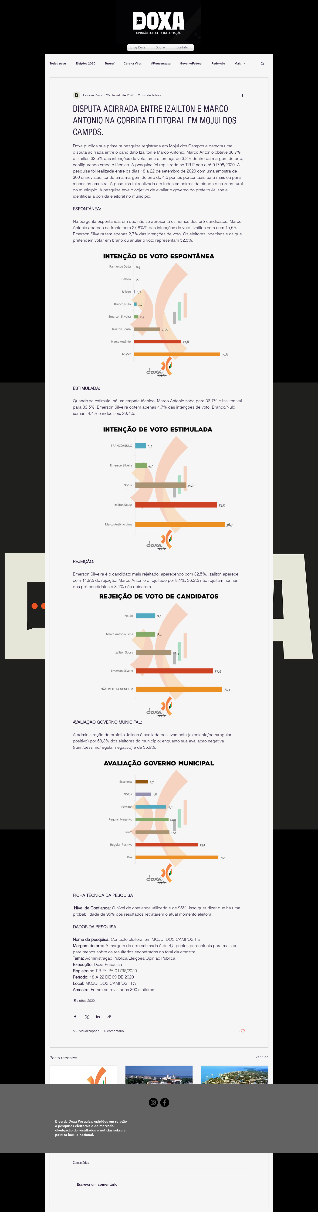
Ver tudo (262, 1057)
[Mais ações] (242, 95)
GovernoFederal (191, 63)
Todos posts (58, 63)
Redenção (218, 63)
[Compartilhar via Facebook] (75, 1016)
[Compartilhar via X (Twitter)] (86, 1016)
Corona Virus (133, 63)
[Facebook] (164, 1102)
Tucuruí (109, 63)
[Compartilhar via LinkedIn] (98, 1016)
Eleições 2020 (85, 63)
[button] (262, 63)
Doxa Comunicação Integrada (170, 1162)
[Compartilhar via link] (109, 1016)
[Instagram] (153, 1102)
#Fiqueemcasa (161, 63)
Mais (237, 63)
